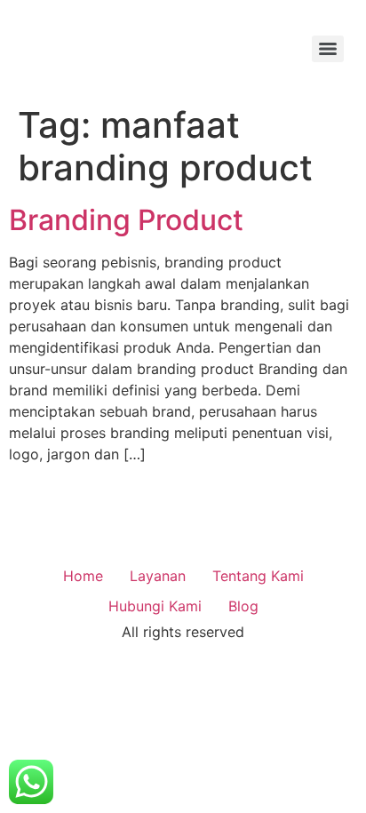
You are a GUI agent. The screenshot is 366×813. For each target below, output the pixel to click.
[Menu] (328, 49)
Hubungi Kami (155, 606)
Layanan (158, 576)
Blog (243, 606)
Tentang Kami (258, 576)
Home (83, 576)
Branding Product (126, 220)
